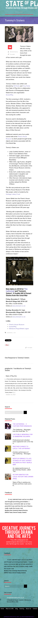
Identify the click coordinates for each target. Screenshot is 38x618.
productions (10, 332)
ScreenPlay (10, 95)
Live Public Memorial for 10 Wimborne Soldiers (23, 435)
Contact (35, 608)
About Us (28, 608)
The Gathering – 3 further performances (22, 425)
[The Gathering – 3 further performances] (9, 426)
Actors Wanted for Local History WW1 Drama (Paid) (23, 476)
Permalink (12, 54)
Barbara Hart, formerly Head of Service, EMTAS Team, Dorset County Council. (16, 511)
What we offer (10, 608)
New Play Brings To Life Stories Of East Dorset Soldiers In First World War (22, 461)
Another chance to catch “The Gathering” (21, 447)
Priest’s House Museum (16, 324)
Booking (21, 608)
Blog (16, 608)
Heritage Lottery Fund (13, 194)
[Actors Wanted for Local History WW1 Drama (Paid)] (9, 477)
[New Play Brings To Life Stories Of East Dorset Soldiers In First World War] (9, 461)
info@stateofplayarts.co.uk (15, 597)
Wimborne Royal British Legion (19, 328)
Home (2, 608)
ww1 (14, 332)
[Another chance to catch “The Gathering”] (9, 448)
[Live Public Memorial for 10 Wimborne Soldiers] (9, 436)
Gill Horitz (16, 86)
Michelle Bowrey (14, 51)
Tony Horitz (26, 86)
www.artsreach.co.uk (18, 306)
